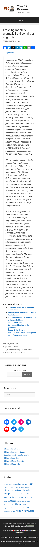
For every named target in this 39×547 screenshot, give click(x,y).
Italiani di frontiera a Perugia (15, 353)
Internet (24, 493)
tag (28, 508)
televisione (7, 511)
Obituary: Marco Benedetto (14, 461)
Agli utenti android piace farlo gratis (18, 350)
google (7, 493)
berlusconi (22, 484)
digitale (18, 487)
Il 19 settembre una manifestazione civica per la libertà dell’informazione (22, 320)
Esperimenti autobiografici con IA (16, 455)
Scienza (21, 508)
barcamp (15, 484)
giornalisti (8, 347)
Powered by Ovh (32, 537)
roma (16, 508)
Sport (24, 508)
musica (12, 505)
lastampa (22, 497)
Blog (30, 483)
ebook (22, 487)
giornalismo (16, 490)
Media (17, 344)
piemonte (29, 505)
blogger (6, 487)
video (18, 511)
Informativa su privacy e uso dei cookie (14, 541)
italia (11, 497)
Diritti (7, 344)
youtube (30, 511)
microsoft (18, 501)
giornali (7, 490)
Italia (12, 344)
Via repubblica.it (9, 53)
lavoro (29, 498)
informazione (15, 494)
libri (9, 501)
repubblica (7, 508)
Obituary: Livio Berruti (12, 449)
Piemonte (20, 504)
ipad (29, 494)
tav (30, 508)
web (24, 511)
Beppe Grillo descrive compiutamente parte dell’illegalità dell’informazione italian (22, 332)
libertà (16, 347)
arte (10, 484)
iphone (6, 497)
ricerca (13, 508)
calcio (11, 487)
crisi (14, 487)
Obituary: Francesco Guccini (15, 452)
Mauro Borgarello (20, 537)
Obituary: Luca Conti (11, 458)
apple (6, 484)
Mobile (28, 501)
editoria (27, 487)
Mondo (7, 505)
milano (24, 501)
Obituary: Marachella (12, 464)
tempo (13, 511)
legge (6, 501)
